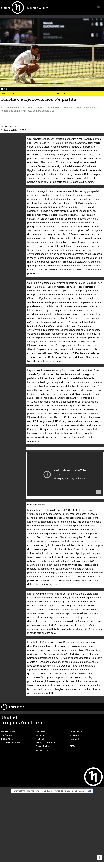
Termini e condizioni (45, 742)
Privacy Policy (42, 746)
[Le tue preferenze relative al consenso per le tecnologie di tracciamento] (99, 857)
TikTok (73, 746)
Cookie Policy (42, 750)
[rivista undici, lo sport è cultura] (24, 7)
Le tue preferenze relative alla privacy (64, 790)
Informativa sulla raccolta (26, 790)
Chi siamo (40, 731)
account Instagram (46, 584)
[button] (99, 7)
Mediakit (39, 735)
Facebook (74, 739)
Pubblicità (40, 739)
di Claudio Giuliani (10, 126)
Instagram (74, 735)
